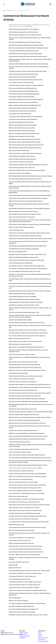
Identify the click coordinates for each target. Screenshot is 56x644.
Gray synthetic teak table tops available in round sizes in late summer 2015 (28, 268)
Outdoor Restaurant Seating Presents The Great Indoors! (23, 32)
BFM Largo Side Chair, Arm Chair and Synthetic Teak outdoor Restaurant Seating (30, 417)
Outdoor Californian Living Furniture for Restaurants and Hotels (25, 341)
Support (40, 636)
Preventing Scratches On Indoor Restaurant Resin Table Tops (25, 395)
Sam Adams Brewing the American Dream (19, 579)
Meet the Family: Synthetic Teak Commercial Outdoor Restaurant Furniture (28, 465)
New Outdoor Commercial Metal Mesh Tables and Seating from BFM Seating (28, 401)
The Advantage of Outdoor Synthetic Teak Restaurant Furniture (25, 487)
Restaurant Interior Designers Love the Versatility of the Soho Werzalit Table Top (29, 384)
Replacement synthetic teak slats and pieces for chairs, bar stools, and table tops (30, 290)
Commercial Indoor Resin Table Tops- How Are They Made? (24, 587)
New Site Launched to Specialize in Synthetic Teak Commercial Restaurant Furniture (30, 411)
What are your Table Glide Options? (18, 251)
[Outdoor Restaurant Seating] (28, 4)
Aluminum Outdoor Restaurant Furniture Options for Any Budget (25, 302)
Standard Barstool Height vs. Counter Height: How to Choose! (25, 582)
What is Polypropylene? (15, 597)
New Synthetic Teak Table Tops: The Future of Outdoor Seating (25, 573)
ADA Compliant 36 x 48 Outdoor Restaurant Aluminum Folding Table (26, 260)
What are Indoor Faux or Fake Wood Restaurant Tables (23, 362)
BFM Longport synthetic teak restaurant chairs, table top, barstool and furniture (29, 504)
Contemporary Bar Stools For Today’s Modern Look (22, 576)
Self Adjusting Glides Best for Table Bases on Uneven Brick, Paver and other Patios (30, 283)
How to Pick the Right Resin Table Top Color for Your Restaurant (25, 490)
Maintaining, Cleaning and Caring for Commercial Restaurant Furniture (27, 370)
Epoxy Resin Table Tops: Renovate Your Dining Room (23, 381)
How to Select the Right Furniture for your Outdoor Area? (23, 609)
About (39, 632)
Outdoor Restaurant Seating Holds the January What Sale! (24, 29)
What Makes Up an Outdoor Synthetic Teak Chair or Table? (24, 305)
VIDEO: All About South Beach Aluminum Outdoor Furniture (24, 299)
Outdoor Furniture (23, 632)
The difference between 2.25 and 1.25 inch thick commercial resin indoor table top (30, 393)
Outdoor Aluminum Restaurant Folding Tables (21, 263)
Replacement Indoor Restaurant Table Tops (20, 344)
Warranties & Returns (43, 637)
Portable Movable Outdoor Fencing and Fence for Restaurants (25, 367)
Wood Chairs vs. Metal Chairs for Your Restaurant (22, 537)
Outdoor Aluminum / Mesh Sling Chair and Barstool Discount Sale (26, 376)
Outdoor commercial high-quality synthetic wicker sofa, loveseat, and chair (28, 436)
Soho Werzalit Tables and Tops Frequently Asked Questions (24, 364)
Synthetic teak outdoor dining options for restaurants (22, 409)
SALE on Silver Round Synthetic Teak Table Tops (21, 378)
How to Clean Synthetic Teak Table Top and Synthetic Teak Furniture (26, 499)
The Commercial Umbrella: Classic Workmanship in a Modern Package (27, 603)
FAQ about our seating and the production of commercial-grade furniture (27, 590)
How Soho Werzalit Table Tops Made (18, 373)
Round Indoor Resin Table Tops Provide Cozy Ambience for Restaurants (27, 330)
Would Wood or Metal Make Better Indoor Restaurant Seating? (25, 42)
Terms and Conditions (43, 641)
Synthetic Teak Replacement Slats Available (20, 319)
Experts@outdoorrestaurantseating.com (13, 634)
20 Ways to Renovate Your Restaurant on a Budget (22, 612)
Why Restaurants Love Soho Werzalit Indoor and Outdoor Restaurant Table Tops (30, 387)
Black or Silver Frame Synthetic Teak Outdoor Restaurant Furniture (26, 347)
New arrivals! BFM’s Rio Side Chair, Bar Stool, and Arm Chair (24, 271)
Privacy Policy (41, 639)
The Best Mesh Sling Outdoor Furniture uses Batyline (22, 296)
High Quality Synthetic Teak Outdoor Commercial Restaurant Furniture (27, 439)
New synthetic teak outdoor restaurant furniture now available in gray (27, 265)
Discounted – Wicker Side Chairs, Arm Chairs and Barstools (24, 554)
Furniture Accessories (24, 636)
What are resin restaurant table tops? (18, 496)
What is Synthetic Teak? (15, 567)
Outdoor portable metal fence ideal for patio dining (22, 293)
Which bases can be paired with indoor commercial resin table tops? (26, 433)
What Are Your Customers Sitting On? (18, 600)
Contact (40, 634)
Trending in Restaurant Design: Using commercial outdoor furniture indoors (28, 333)
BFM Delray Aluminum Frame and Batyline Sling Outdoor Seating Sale (27, 398)
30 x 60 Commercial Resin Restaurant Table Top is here (23, 390)
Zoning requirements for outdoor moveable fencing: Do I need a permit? (27, 527)
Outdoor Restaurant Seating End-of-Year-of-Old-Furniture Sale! (25, 34)
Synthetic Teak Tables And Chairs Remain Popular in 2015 (24, 312)
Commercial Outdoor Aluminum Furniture (19, 441)
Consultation (22, 637)
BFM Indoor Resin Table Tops (16, 524)
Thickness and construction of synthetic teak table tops (23, 430)
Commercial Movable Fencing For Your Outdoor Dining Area (24, 584)
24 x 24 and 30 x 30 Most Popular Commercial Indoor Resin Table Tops (27, 335)
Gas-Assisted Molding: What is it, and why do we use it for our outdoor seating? (29, 570)
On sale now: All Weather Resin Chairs (19, 562)
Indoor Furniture (23, 634)
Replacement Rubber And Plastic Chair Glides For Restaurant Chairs (26, 322)
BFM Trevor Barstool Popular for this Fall (19, 338)
